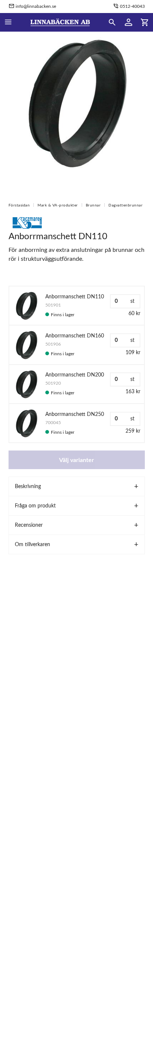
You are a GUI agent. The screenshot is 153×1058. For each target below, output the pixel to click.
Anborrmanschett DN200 (74, 375)
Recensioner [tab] (29, 525)
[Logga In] (128, 22)
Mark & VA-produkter (58, 205)
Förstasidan (19, 205)
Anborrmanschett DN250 (74, 414)
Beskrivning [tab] (28, 486)
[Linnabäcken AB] (60, 22)
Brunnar (93, 205)
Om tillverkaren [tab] (32, 544)
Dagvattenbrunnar (125, 205)
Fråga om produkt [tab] (35, 506)
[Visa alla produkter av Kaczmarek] (27, 222)
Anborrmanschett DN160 (74, 336)
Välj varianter (76, 460)
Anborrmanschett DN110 (74, 296)
